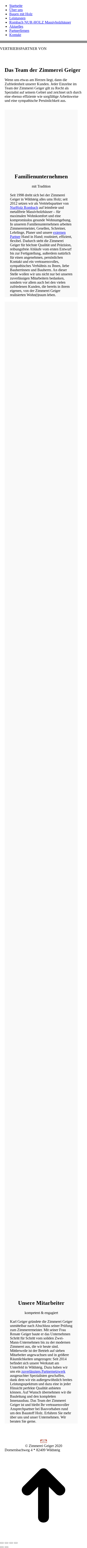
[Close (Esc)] (2, 1543)
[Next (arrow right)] (6, 1547)
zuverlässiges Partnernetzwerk (43, 1371)
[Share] (6, 1543)
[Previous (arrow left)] (2, 1547)
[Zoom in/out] (16, 1543)
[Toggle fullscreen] (11, 1543)
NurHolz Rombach (24, 207)
